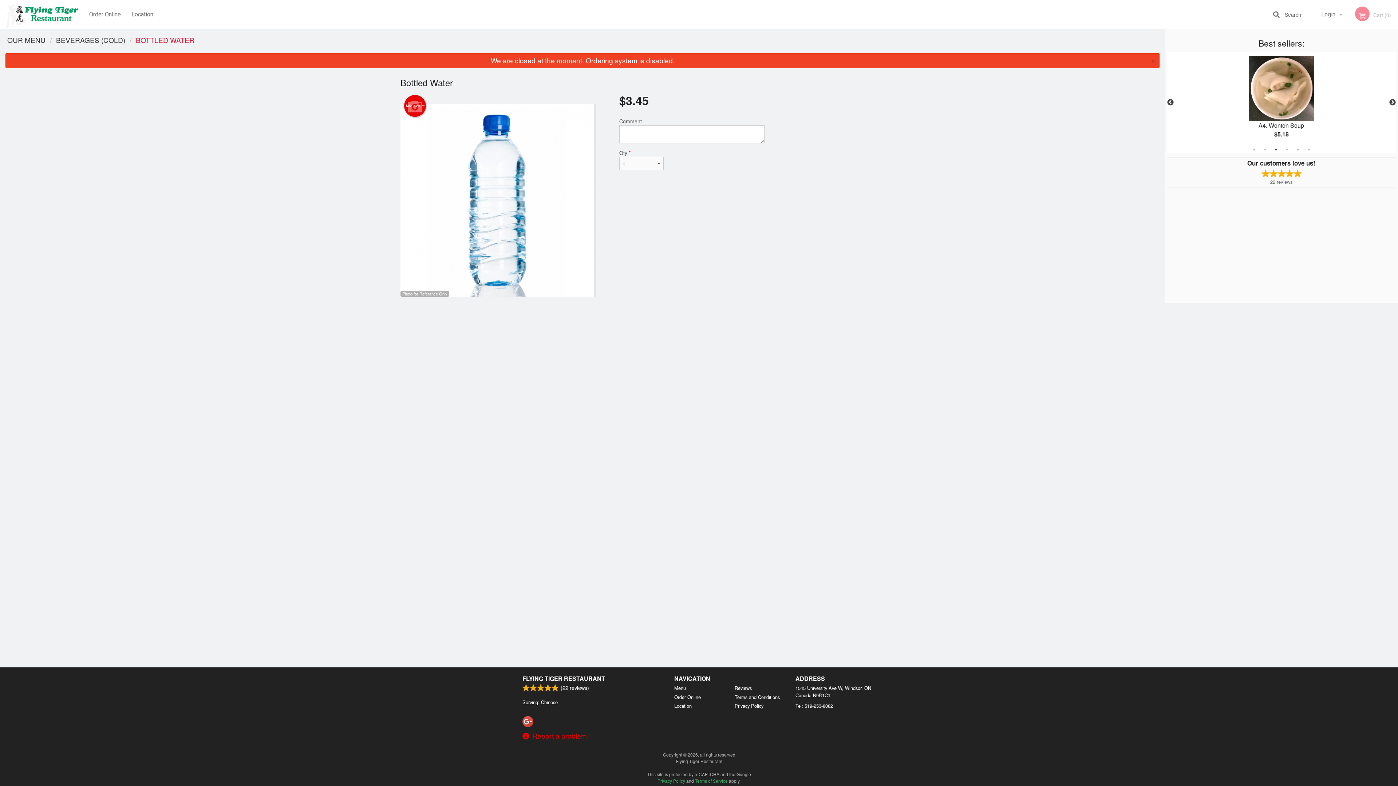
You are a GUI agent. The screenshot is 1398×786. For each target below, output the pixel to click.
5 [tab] (1298, 149)
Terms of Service (711, 781)
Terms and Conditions (757, 697)
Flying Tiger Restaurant (563, 678)
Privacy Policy (749, 705)
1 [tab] (1254, 149)
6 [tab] (1308, 149)
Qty (625, 152)
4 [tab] (1287, 149)
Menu (680, 687)
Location (142, 14)
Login (1328, 14)
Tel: (814, 705)
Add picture (415, 105)
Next (1392, 102)
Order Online (105, 14)
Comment (630, 121)
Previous (1170, 102)
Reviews (743, 687)
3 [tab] (1276, 149)
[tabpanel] (1281, 102)
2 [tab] (1265, 149)
